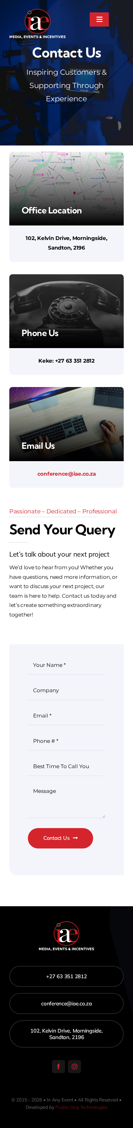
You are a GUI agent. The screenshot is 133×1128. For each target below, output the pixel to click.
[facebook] (58, 1066)
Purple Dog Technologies (81, 1107)
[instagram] (74, 1066)
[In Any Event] (37, 9)
